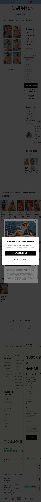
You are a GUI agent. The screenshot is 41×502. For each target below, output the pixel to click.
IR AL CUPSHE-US (20, 253)
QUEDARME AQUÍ (20, 259)
